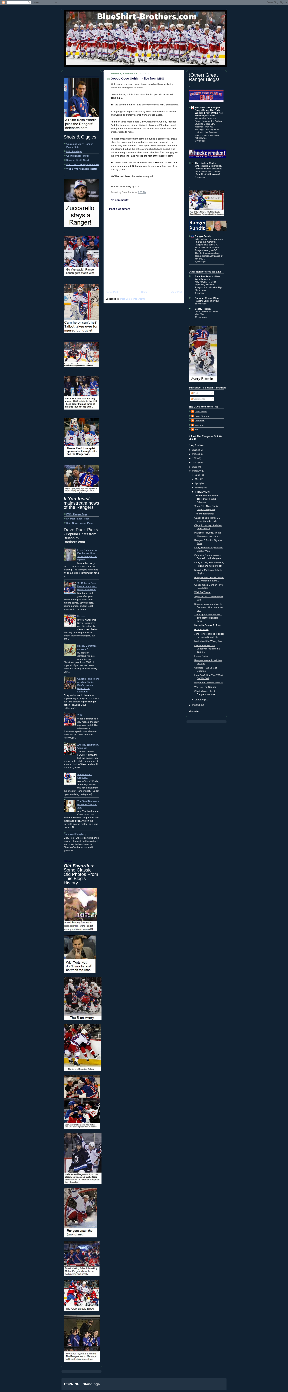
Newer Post (112, 292)
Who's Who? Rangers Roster (81, 169)
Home (144, 292)
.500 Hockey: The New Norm (209, 239)
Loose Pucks (201, 656)
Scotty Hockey (203, 309)
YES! (79, 715)
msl (196, 429)
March (198, 487)
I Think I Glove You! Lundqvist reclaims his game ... (207, 648)
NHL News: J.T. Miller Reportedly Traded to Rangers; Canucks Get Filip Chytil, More (208, 286)
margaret (199, 425)
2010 (195, 471)
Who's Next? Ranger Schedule (82, 164)
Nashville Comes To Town (207, 625)
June (198, 475)
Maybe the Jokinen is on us (208, 682)
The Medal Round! (204, 513)
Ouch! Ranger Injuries (78, 156)
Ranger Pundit (203, 236)
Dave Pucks (201, 411)
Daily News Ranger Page (79, 523)
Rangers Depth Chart (77, 160)
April (197, 483)
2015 (195, 450)
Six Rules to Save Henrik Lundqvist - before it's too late (86, 586)
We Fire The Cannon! (205, 687)
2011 (195, 467)
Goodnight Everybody (75, 834)
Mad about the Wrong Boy (208, 641)
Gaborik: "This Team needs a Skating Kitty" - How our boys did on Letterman (88, 685)
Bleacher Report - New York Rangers (207, 277)
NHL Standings (74, 151)
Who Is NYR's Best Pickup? (208, 166)
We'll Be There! (202, 592)
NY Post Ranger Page (78, 518)
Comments (199, 399)
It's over (81, 616)
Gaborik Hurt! (201, 629)
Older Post (176, 292)
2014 (195, 454)
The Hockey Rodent (206, 163)
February (200, 492)
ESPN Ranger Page (76, 514)
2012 (195, 462)
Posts (196, 393)
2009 (195, 705)
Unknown (199, 420)
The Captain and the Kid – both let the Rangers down (208, 617)
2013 (195, 458)
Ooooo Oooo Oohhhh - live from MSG (137, 78)
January (199, 699)
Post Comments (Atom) (132, 299)
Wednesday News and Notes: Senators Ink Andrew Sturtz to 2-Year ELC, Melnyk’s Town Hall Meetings (208, 124)
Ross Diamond (202, 416)
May (197, 479)
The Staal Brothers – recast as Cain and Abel (88, 804)
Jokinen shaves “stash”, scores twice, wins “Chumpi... (206, 498)
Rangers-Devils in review (207, 301)
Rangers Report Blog (207, 298)
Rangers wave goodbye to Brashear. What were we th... (208, 607)
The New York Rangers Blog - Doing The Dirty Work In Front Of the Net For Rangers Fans (208, 111)
